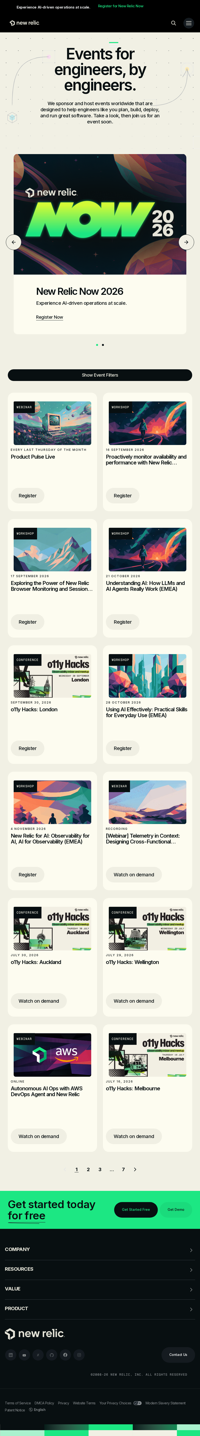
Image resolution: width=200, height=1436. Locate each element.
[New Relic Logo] (23, 23)
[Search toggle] (173, 23)
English (40, 1410)
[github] (52, 1355)
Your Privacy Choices (115, 1403)
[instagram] (79, 1355)
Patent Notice (15, 1410)
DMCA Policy (44, 1403)
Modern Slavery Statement (166, 1403)
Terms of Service (18, 1403)
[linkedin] (11, 1355)
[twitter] (38, 1355)
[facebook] (65, 1355)
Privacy (63, 1403)
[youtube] (24, 1355)
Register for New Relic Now (120, 6)
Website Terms (84, 1403)
